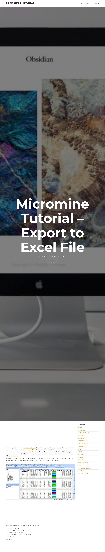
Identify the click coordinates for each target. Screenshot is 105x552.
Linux (80, 449)
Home (81, 3)
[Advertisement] (40, 434)
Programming (83, 462)
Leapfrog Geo (83, 446)
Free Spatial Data (84, 433)
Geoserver (82, 438)
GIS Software (82, 441)
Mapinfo (81, 454)
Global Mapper (83, 443)
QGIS (79, 465)
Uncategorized (83, 473)
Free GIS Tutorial (20, 3)
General (81, 435)
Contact (96, 3)
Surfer (80, 471)
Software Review (84, 468)
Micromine (82, 457)
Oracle (80, 460)
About (87, 3)
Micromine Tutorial (30, 448)
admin (57, 256)
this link (14, 456)
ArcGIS (80, 427)
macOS (80, 452)
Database (81, 430)
